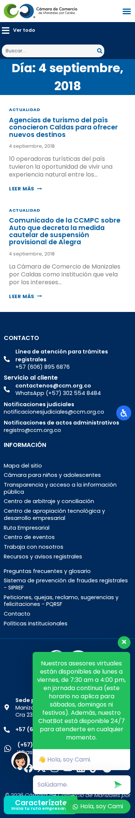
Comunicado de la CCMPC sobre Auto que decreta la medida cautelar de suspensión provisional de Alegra (64, 231)
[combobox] (49, 51)
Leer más (25, 189)
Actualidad (24, 110)
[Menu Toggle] (126, 11)
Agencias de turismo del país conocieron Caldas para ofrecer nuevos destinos (63, 127)
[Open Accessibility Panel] (123, 412)
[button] (18, 30)
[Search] (100, 51)
